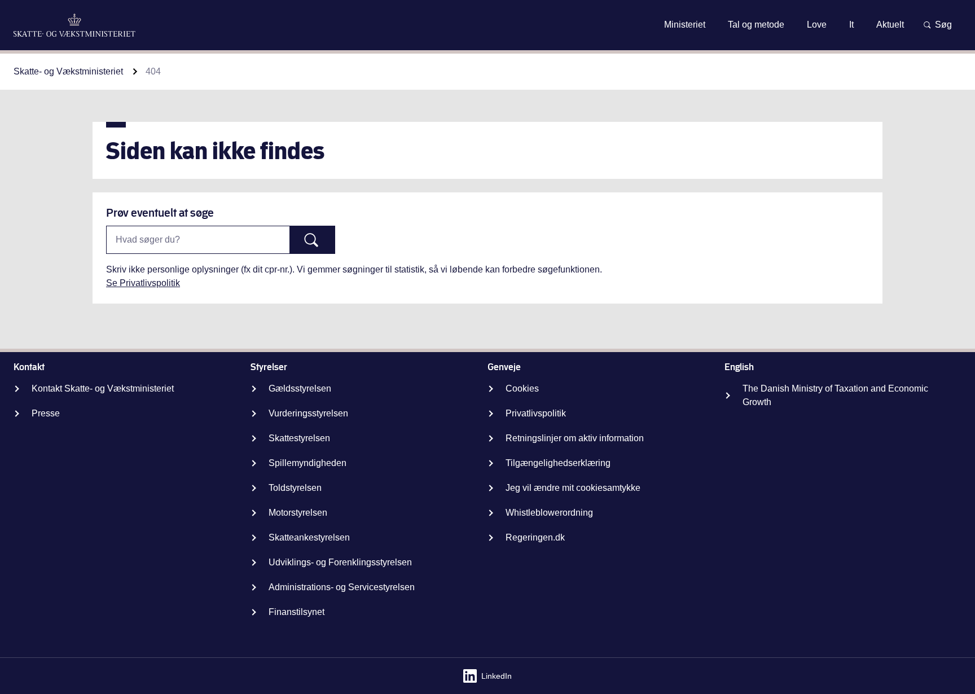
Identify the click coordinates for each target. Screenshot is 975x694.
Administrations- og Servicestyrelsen (342, 587)
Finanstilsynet (296, 612)
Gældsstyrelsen (300, 388)
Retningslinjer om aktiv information (575, 438)
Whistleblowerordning (549, 512)
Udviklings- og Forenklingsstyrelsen (340, 562)
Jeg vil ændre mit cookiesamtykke (573, 488)
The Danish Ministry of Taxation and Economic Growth (835, 395)
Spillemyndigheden (307, 463)
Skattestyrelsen (299, 438)
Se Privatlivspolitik (143, 283)
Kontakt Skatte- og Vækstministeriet (103, 388)
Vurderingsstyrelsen (308, 413)
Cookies (522, 388)
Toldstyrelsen (295, 488)
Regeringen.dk (535, 537)
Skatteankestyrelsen (309, 537)
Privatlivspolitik (536, 413)
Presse (46, 413)
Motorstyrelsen (298, 512)
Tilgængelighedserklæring (558, 463)
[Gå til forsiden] (74, 25)
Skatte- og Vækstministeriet (68, 71)
